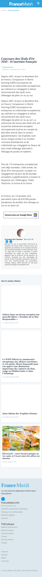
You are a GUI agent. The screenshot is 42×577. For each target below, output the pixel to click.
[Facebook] (6, 241)
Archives (4, 518)
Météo (3, 558)
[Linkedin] (10, 241)
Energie (4, 543)
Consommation (7, 533)
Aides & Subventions (9, 527)
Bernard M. (9, 67)
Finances (4, 551)
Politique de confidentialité (12, 512)
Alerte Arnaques (7, 530)
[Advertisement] (21, 34)
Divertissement (7, 539)
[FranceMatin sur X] (3, 499)
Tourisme (5, 561)
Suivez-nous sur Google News (18, 215)
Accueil (3, 10)
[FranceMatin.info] (21, 4)
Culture (4, 536)
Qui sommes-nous (8, 506)
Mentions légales (8, 515)
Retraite (4, 555)
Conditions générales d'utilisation (14, 509)
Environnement (13, 10)
